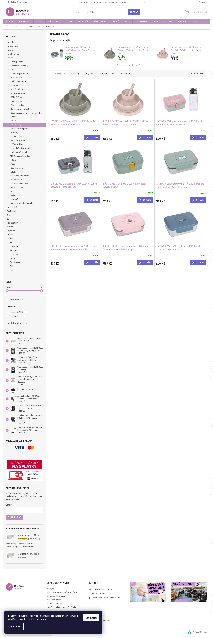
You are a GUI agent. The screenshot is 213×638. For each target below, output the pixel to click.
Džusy (13, 171)
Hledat (134, 12)
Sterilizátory (16, 77)
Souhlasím (91, 617)
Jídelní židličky (17, 120)
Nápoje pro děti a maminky (21, 203)
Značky (10, 234)
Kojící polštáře (17, 89)
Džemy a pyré (17, 167)
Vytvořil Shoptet (200, 632)
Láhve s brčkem (18, 101)
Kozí (13, 191)
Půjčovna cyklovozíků (55, 596)
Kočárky (10, 42)
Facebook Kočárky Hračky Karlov (106, 597)
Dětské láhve (16, 97)
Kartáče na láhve (18, 140)
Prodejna (83, 2)
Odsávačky (16, 69)
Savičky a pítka (17, 105)
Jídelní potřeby (16, 61)
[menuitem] (9, 21)
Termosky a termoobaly (21, 109)
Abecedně (125, 73)
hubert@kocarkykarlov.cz (103, 589)
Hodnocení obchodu (55, 599)
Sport (9, 219)
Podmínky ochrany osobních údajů (61, 607)
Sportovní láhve (18, 136)
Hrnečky (14, 132)
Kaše (13, 164)
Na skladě (17, 299)
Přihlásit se (14, 517)
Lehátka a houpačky (19, 65)
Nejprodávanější (107, 73)
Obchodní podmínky (55, 603)
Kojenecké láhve (18, 93)
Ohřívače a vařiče (18, 81)
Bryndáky (15, 85)
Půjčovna (11, 230)
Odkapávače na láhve (20, 152)
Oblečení (11, 215)
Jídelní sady (16, 124)
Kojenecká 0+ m (18, 179)
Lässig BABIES (18, 312)
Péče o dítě (12, 207)
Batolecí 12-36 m (18, 187)
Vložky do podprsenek (21, 128)
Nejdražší (90, 73)
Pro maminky (12, 222)
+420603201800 (98, 593)
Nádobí (14, 116)
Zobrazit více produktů (127, 65)
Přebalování (12, 211)
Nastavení (15, 626)
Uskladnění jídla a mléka (21, 148)
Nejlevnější (75, 73)
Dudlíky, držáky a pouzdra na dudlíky (27, 113)
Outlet (10, 226)
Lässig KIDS (17, 316)
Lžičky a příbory (18, 144)
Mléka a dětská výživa (19, 175)
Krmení (10, 57)
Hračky (10, 50)
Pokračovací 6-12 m (19, 183)
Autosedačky (13, 46)
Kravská (14, 199)
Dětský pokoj (13, 54)
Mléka (13, 160)
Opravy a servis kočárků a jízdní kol (111, 2)
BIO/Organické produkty (20, 156)
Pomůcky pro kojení (19, 73)
